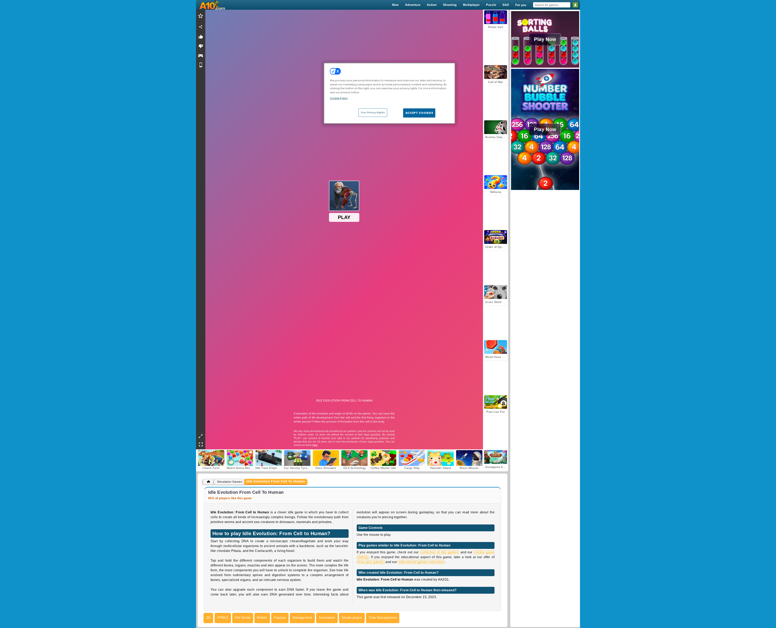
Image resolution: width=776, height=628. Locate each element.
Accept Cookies (419, 113)
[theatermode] (200, 436)
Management (302, 617)
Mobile (262, 617)
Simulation (327, 617)
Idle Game (242, 617)
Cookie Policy (339, 98)
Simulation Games (229, 481)
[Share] (201, 27)
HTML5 (222, 617)
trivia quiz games (371, 562)
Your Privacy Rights (373, 112)
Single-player (352, 617)
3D (208, 617)
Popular (280, 617)
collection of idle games (439, 552)
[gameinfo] (200, 56)
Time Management (383, 617)
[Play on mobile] (201, 65)
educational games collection (421, 562)
